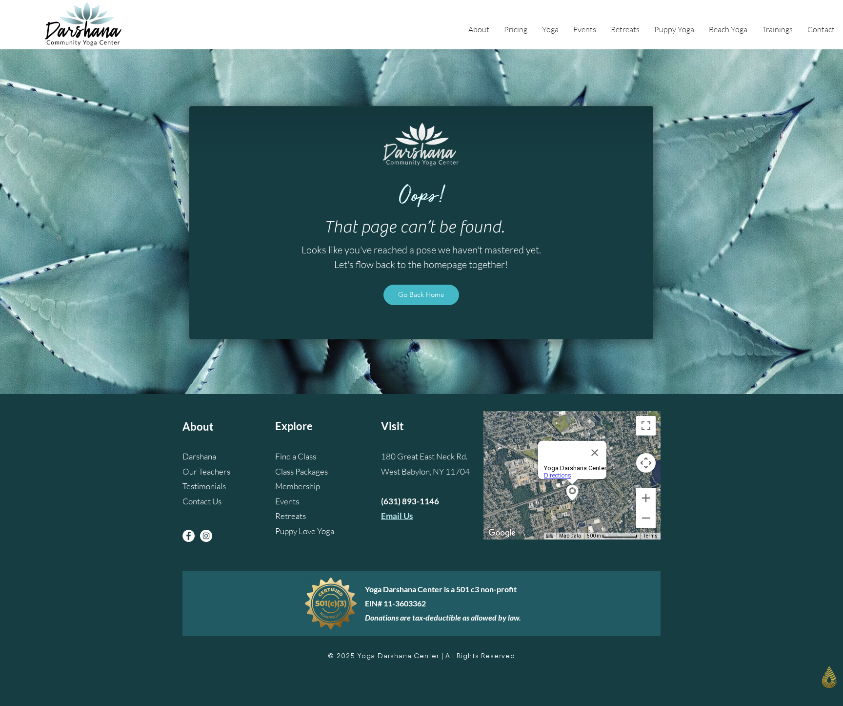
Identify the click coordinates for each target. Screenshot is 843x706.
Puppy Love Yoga (304, 531)
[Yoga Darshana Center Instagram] (206, 536)
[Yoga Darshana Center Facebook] (188, 536)
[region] (776, 682)
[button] (479, 29)
